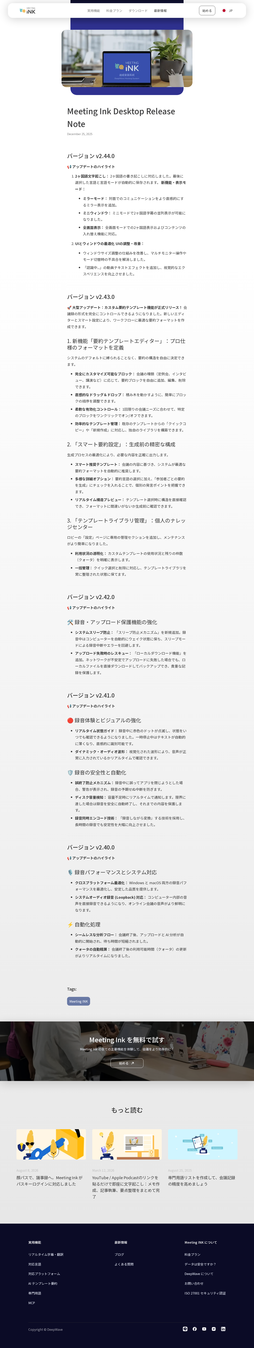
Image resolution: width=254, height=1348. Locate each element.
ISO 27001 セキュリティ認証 (205, 1293)
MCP (31, 1302)
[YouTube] (204, 1329)
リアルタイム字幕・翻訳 (45, 1254)
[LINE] (185, 1329)
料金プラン (192, 1254)
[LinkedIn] (223, 1329)
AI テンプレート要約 (42, 1283)
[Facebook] (194, 1329)
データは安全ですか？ (200, 1264)
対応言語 (34, 1264)
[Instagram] (213, 1329)
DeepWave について (199, 1273)
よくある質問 (124, 1264)
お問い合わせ (194, 1283)
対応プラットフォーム (44, 1273)
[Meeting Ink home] (27, 10)
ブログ (119, 1254)
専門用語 (34, 1293)
